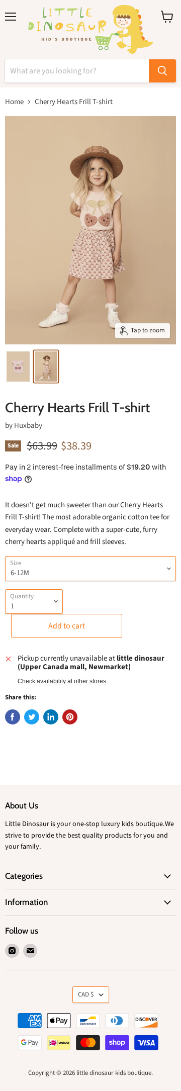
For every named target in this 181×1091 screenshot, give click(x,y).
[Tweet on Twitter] (31, 716)
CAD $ (86, 994)
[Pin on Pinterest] (69, 716)
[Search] (162, 70)
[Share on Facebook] (12, 716)
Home (14, 102)
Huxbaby (28, 425)
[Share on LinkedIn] (50, 716)
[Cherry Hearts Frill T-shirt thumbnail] (18, 366)
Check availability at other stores (62, 681)
